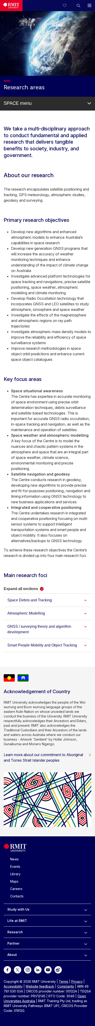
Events (15, 866)
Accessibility (13, 986)
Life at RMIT (17, 921)
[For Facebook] (7, 969)
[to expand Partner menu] (85, 943)
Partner (13, 943)
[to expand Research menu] (85, 932)
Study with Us (18, 909)
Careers (16, 889)
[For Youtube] (48, 969)
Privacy (77, 981)
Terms (63, 981)
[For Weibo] (58, 969)
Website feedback (40, 986)
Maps (14, 881)
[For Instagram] (27, 969)
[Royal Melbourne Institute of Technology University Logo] (11, 5)
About (12, 955)
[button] (78, 5)
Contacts (17, 896)
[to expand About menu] (85, 954)
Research (15, 932)
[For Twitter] (17, 969)
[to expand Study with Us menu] (85, 909)
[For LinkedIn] (38, 969)
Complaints (65, 986)
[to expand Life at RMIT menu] (85, 920)
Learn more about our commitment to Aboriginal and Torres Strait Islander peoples (43, 757)
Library (15, 874)
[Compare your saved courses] (67, 5)
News (14, 859)
